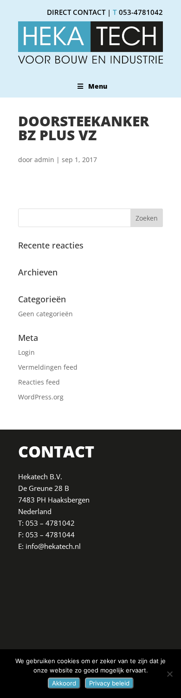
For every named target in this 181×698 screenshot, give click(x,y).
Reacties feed (39, 382)
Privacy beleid (109, 683)
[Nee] (169, 673)
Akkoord (64, 683)
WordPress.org (41, 396)
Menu (97, 86)
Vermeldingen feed (48, 367)
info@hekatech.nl (53, 546)
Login (26, 352)
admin (44, 159)
